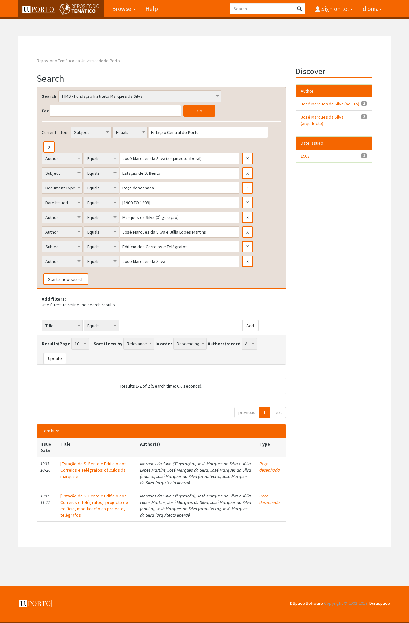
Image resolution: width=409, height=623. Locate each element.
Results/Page (56, 344)
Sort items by (108, 344)
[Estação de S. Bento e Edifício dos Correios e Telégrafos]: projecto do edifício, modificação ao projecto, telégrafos (94, 505)
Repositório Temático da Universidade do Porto (78, 61)
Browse (122, 8)
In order (163, 344)
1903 (305, 156)
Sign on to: (335, 8)
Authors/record (224, 344)
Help (151, 8)
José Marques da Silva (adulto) (330, 104)
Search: (50, 96)
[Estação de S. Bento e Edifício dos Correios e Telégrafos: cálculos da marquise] (93, 470)
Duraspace (379, 603)
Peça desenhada (269, 467)
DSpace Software (306, 603)
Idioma (370, 8)
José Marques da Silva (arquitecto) (322, 120)
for (45, 111)
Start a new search (66, 279)
